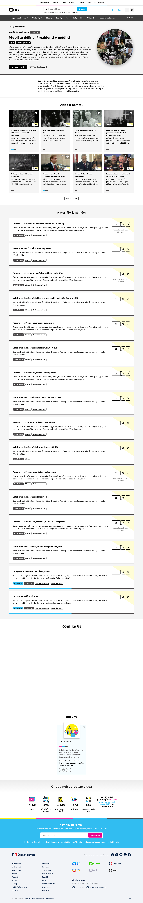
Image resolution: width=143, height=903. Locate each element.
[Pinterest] (132, 10)
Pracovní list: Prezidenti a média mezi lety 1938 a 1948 (38, 273)
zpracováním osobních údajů (108, 842)
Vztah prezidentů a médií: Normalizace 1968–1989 (36, 447)
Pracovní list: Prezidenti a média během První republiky (38, 223)
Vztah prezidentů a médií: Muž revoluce (31, 496)
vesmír (55, 12)
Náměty (59, 18)
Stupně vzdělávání (18, 18)
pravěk (68, 12)
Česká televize (44, 2)
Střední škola (35, 32)
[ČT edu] (14, 10)
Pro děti (89, 2)
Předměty (36, 18)
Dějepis (12, 43)
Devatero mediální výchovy (25, 596)
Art (95, 2)
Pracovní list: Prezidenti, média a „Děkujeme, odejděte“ (39, 521)
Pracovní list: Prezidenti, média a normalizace (34, 422)
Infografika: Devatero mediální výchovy (31, 571)
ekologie (62, 12)
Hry (81, 18)
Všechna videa (71, 198)
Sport (64, 2)
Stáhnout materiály (17, 67)
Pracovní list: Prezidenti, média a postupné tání (35, 372)
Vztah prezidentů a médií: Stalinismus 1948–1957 (35, 347)
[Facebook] (127, 10)
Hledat (82, 9)
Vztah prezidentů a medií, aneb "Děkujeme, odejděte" (38, 546)
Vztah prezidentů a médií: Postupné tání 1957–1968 (37, 397)
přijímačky (75, 12)
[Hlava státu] (71, 750)
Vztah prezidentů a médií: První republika (32, 248)
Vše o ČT (101, 2)
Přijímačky (91, 18)
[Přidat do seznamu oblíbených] (36, 113)
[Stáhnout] (116, 224)
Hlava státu (20, 26)
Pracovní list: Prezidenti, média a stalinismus (34, 322)
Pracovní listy (71, 18)
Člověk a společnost (23, 43)
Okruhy (49, 18)
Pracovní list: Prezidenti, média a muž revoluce (34, 472)
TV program (80, 2)
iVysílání (71, 2)
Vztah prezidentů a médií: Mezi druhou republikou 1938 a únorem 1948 (45, 298)
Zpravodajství (55, 2)
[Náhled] (123, 224)
